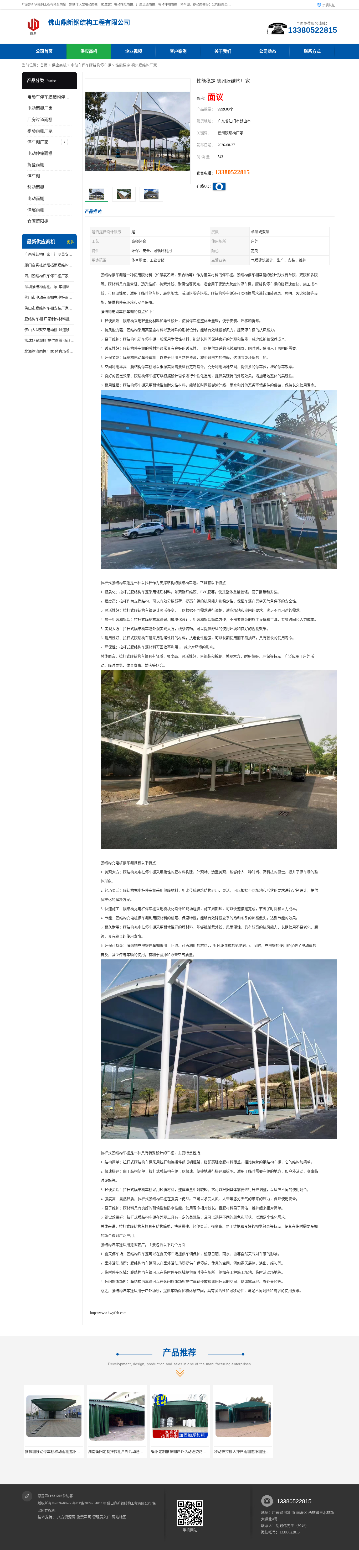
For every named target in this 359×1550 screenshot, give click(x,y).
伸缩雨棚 (35, 210)
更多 (70, 242)
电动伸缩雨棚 (40, 153)
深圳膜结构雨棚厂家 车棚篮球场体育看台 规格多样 (49, 287)
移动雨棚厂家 (40, 131)
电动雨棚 (35, 198)
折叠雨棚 (35, 164)
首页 (44, 65)
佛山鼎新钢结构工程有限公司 (129, 1503)
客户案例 (178, 51)
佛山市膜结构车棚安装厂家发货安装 (49, 308)
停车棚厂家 (37, 142)
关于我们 (222, 51)
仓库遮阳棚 (37, 221)
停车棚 (33, 176)
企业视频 (133, 51)
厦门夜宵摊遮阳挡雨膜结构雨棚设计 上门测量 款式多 (49, 265)
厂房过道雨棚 (40, 119)
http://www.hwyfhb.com (108, 1313)
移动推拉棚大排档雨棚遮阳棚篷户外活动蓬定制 (188, 1452)
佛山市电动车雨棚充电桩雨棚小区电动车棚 (49, 298)
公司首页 (44, 51)
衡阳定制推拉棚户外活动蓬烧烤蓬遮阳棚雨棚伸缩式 (128, 1452)
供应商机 (88, 51)
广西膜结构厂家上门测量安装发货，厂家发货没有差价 (49, 254)
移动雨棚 (35, 187)
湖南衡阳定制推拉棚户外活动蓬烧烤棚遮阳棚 (60, 1452)
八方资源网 (66, 1517)
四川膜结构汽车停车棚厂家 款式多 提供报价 (49, 276)
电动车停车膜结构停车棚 (91, 65)
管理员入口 (101, 1517)
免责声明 (83, 1517)
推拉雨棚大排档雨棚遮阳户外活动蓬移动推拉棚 (251, 1452)
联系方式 (312, 51)
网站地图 (119, 1517)
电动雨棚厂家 (40, 108)
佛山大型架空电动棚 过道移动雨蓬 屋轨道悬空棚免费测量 (49, 330)
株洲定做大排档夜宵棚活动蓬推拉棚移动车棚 (312, 1452)
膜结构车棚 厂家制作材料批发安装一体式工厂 (49, 319)
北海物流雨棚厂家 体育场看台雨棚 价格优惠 (49, 351)
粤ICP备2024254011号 (89, 1503)
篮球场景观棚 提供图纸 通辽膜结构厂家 (49, 341)
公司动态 (267, 51)
